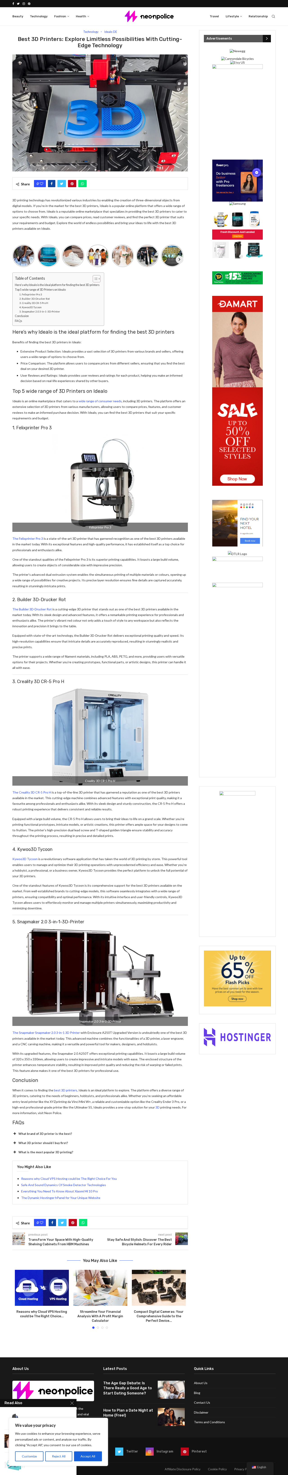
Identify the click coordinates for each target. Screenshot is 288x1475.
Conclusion (22, 316)
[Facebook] (13, 3)
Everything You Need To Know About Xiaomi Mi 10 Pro (59, 1191)
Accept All (88, 1456)
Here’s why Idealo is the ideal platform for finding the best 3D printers (57, 285)
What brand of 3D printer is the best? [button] (45, 1133)
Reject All (58, 1456)
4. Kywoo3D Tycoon (30, 307)
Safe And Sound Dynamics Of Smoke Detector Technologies (63, 1185)
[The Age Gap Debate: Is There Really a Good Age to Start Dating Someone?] (171, 1390)
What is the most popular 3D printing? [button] (45, 1152)
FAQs (18, 321)
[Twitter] (18, 3)
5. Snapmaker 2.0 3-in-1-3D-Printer (40, 311)
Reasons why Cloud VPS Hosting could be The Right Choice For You (69, 1178)
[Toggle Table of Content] (94, 279)
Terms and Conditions (209, 1422)
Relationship (258, 16)
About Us (200, 1383)
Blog (197, 1393)
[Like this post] (41, 183)
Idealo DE (110, 32)
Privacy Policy (243, 1469)
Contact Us (202, 1402)
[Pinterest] (29, 3)
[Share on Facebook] (51, 183)
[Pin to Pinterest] (72, 183)
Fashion (60, 16)
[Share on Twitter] (61, 183)
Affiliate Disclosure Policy (182, 1469)
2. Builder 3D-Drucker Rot (34, 298)
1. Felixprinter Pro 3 (30, 294)
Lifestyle (232, 16)
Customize (29, 1456)
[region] (58, 1442)
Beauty (17, 16)
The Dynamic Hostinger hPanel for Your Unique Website (60, 1198)
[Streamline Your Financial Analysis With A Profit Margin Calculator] (100, 1288)
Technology (38, 16)
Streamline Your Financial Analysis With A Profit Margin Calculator (100, 1316)
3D (157, 1107)
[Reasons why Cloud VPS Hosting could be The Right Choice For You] (42, 1288)
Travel (214, 16)
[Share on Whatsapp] (82, 183)
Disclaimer (201, 1412)
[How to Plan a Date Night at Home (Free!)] (171, 1417)
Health (81, 16)
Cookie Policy (217, 1469)
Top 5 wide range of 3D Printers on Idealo (40, 289)
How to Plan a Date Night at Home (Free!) (128, 1412)
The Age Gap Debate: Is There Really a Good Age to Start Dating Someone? (127, 1388)
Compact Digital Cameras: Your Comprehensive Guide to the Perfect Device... (159, 1316)
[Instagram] (23, 3)
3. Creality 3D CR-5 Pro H (33, 302)
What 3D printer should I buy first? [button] (43, 1143)
